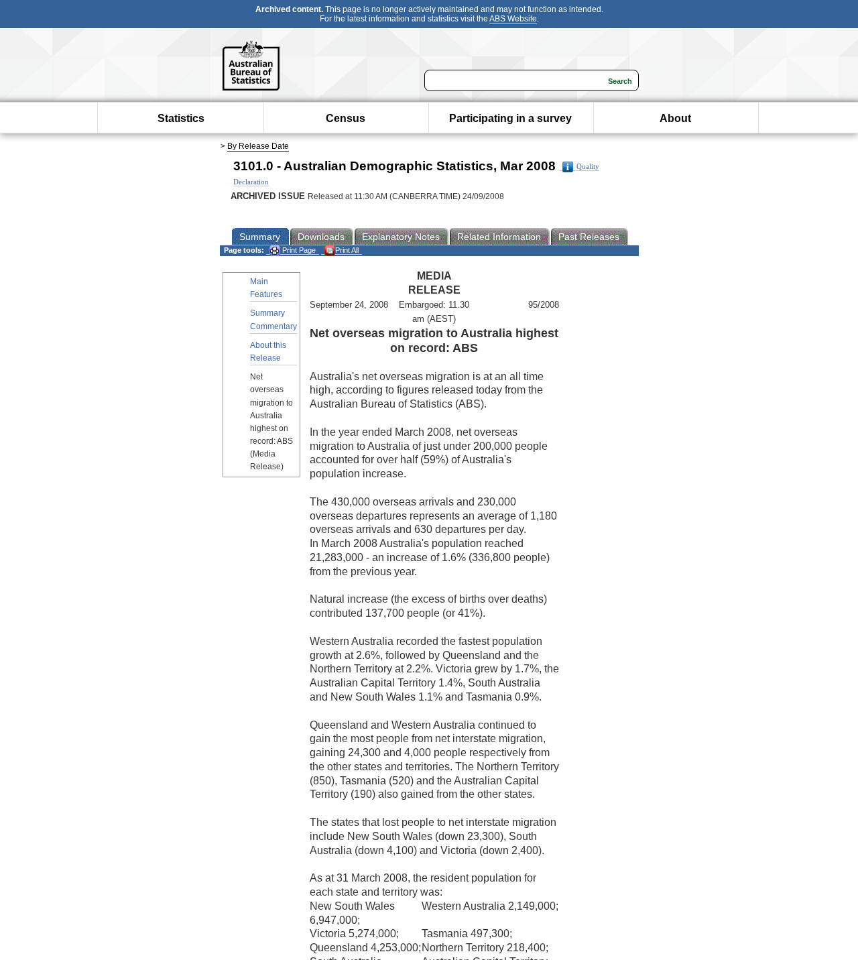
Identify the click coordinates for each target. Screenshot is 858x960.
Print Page (298, 250)
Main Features (266, 288)
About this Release (268, 352)
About (675, 118)
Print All (347, 250)
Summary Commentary (273, 319)
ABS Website (513, 18)
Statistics (181, 118)
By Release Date (258, 146)
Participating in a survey (510, 118)
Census (345, 118)
